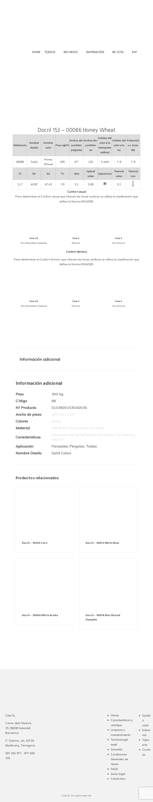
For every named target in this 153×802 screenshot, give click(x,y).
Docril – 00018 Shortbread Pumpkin (103, 617)
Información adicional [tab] (40, 359)
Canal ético (118, 778)
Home (115, 715)
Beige (56, 421)
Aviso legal (118, 774)
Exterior (127, 434)
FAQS (114, 769)
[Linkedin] (79, 742)
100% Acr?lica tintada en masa (78, 428)
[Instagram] (63, 742)
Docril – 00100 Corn (34, 543)
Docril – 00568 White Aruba (40, 615)
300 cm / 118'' (64, 414)
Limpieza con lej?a (67, 434)
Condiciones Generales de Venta (119, 759)
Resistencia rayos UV (102, 434)
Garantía (116, 749)
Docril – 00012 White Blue (102, 543)
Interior (58, 439)
